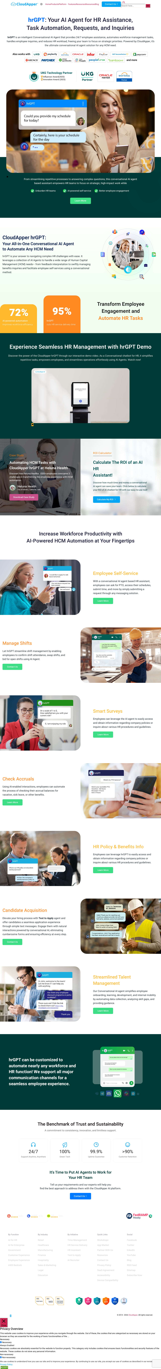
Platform (62, 4)
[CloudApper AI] (24, 4)
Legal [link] (40, 1270)
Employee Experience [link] (19, 1260)
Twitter (130, 1245)
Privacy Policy (104, 1265)
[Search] (124, 2)
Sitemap (131, 1270)
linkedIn (131, 1250)
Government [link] (14, 1250)
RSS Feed (132, 1265)
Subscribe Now (134, 1275)
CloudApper (132, 1315)
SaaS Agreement (105, 1270)
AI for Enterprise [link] (16, 1245)
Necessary (7, 1342)
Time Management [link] (77, 1240)
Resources (80, 4)
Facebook (132, 1240)
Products (55, 4)
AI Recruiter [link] (73, 1260)
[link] (17, 1315)
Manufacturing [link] (45, 1250)
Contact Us (110, 4)
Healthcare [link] (43, 1245)
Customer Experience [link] (19, 1255)
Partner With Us (105, 1250)
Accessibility (103, 1275)
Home (48, 4)
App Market (103, 1245)
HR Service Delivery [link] (77, 1245)
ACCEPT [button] (4, 1367)
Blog (97, 4)
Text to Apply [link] (74, 1255)
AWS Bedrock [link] (15, 1265)
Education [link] (43, 1275)
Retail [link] (41, 1240)
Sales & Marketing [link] (47, 1265)
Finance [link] (42, 1255)
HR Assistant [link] (74, 1250)
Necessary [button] (4, 1339)
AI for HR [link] (12, 1240)
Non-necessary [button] (6, 1354)
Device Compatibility (107, 1280)
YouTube (131, 1255)
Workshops (102, 1240)
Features (72, 4)
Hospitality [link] (43, 1260)
